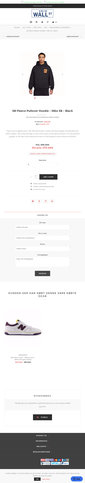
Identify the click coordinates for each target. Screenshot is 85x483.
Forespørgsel (42, 255)
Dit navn (42, 223)
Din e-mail (42, 233)
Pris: (38, 145)
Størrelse (42, 160)
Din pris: (37, 147)
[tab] (42, 215)
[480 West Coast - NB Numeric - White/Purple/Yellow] (23, 327)
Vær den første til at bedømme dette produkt (42, 117)
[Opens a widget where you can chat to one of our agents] (77, 479)
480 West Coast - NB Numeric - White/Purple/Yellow (23, 359)
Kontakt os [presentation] (42, 215)
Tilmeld (44, 417)
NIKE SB (47, 122)
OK (37, 479)
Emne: (42, 244)
